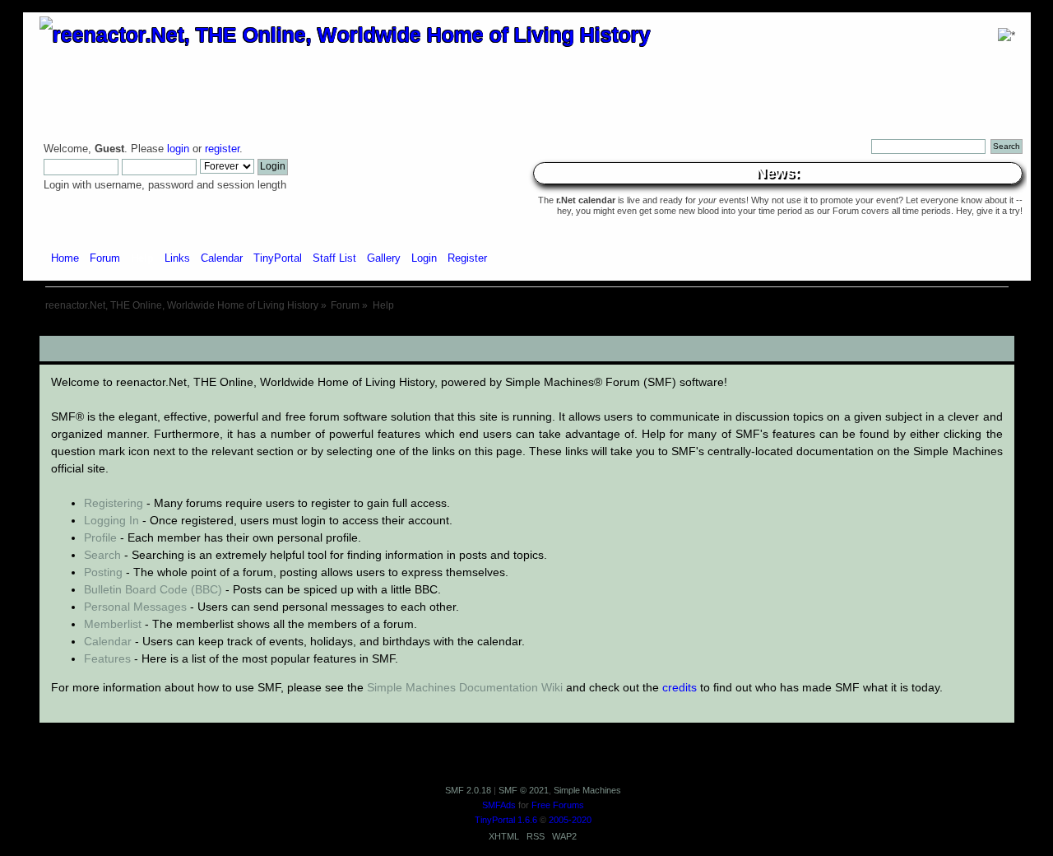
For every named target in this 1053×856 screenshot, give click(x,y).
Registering (113, 502)
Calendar (108, 641)
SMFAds (499, 805)
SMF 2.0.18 (468, 790)
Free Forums (557, 805)
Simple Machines (587, 790)
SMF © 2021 (524, 790)
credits (679, 687)
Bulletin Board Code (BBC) (153, 589)
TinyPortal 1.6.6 (506, 820)
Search (102, 554)
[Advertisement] (526, 329)
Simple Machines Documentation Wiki (465, 687)
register (222, 149)
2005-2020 (570, 820)
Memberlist (112, 623)
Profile (100, 537)
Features (107, 658)
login (178, 149)
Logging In (111, 520)
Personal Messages (135, 606)
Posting (103, 572)
